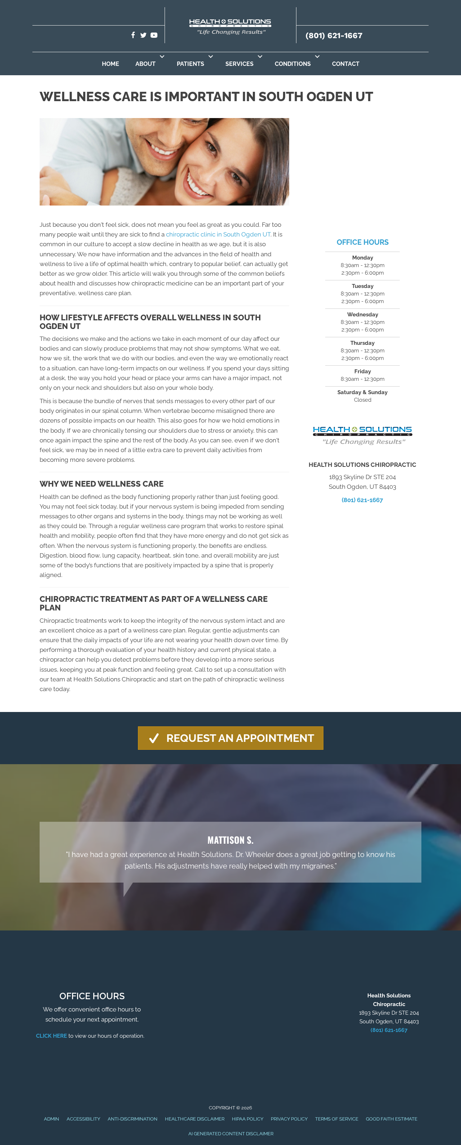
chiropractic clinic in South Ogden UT (218, 234)
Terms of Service (336, 1119)
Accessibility (83, 1119)
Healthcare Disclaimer (194, 1119)
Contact (345, 63)
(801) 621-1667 (333, 35)
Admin (51, 1119)
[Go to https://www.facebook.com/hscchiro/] (133, 36)
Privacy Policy (289, 1119)
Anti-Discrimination (132, 1119)
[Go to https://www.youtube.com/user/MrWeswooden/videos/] (154, 36)
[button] (162, 56)
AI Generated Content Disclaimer (230, 1133)
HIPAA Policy (247, 1119)
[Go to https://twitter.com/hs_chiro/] (143, 36)
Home (110, 63)
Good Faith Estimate (391, 1119)
